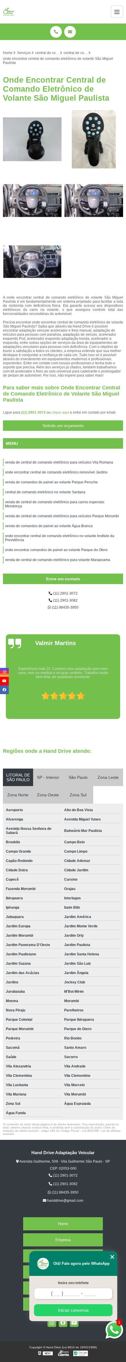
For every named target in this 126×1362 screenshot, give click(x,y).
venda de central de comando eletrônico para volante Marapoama (58, 560)
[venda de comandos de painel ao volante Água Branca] (32, 139)
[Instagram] (51, 1322)
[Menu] (117, 11)
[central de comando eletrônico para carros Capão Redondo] (32, 200)
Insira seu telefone (73, 1283)
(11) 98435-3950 (65, 607)
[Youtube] (74, 1322)
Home (63, 1224)
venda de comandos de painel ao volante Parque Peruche (51, 482)
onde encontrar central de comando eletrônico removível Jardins (56, 472)
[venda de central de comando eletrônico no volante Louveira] (93, 200)
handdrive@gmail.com (64, 1201)
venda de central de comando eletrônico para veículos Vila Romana (59, 462)
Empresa (63, 1240)
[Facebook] (63, 1322)
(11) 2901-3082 (65, 600)
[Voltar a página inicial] (9, 12)
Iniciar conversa (73, 1310)
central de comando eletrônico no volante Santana (45, 492)
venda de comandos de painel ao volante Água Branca (49, 526)
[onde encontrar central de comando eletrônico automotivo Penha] (32, 262)
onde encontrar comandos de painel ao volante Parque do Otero (56, 550)
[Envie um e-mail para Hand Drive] (70, 32)
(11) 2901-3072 (34, 412)
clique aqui (60, 412)
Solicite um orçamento (63, 425)
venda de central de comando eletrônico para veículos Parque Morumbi (62, 516)
